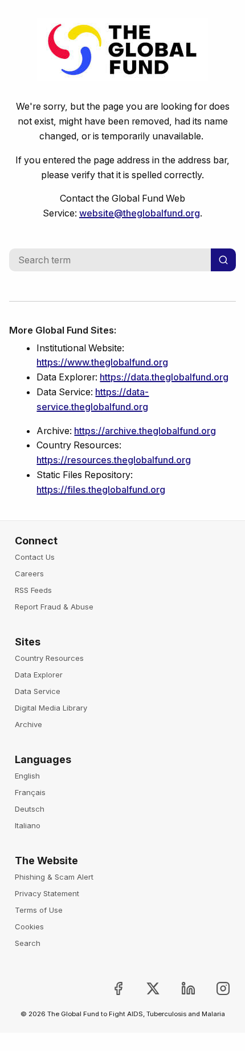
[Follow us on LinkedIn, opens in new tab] (178, 988)
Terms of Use (39, 909)
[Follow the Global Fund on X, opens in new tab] (144, 988)
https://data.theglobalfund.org (164, 377)
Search (27, 943)
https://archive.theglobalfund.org (145, 430)
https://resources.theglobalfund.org (113, 460)
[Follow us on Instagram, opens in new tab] (214, 988)
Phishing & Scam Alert (54, 876)
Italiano (27, 825)
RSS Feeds (33, 590)
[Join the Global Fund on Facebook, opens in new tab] (109, 988)
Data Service (37, 691)
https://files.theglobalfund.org (100, 489)
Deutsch (29, 808)
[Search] (223, 259)
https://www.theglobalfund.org (102, 362)
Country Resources (49, 658)
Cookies (29, 926)
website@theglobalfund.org (139, 213)
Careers (29, 573)
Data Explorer (39, 674)
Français (30, 792)
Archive (28, 724)
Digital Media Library (51, 707)
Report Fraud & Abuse (54, 606)
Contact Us (35, 556)
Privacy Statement (47, 893)
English (27, 775)
